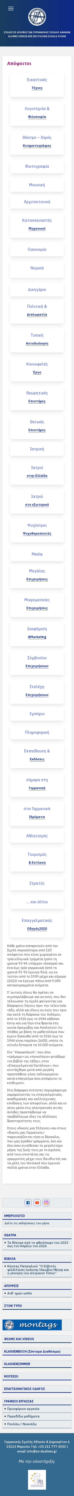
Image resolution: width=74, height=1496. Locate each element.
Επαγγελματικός (37, 920)
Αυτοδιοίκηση (37, 343)
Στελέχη (37, 686)
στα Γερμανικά (37, 808)
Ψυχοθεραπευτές (37, 533)
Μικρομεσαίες (37, 599)
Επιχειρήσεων (37, 666)
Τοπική (37, 335)
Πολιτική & (37, 306)
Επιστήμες (37, 401)
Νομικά (37, 268)
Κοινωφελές (37, 364)
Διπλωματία (37, 314)
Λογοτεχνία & (37, 108)
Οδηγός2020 (37, 928)
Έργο (37, 372)
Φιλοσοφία (37, 117)
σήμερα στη (37, 779)
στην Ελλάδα (37, 475)
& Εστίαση (37, 862)
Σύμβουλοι (37, 657)
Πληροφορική (37, 732)
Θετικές (37, 421)
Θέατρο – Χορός (37, 137)
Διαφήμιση (37, 628)
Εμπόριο (37, 713)
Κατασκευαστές (37, 220)
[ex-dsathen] (37, 17)
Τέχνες (37, 88)
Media (37, 554)
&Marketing (37, 637)
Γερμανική (37, 788)
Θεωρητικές (37, 393)
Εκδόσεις (37, 759)
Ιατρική (37, 449)
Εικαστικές (37, 79)
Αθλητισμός (37, 835)
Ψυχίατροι (37, 525)
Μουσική (37, 184)
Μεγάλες (37, 571)
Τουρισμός (37, 854)
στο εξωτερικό (37, 504)
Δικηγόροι (37, 289)
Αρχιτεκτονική (37, 201)
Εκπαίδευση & (37, 751)
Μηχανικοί (37, 228)
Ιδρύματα (37, 817)
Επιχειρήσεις (37, 579)
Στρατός (37, 883)
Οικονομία (37, 249)
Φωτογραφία (37, 166)
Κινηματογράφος (37, 145)
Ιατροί (37, 467)
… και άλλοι (37, 901)
